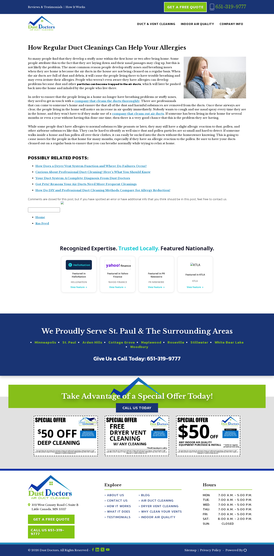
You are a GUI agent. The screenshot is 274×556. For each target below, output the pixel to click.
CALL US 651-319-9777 (47, 532)
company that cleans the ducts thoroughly (107, 101)
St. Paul (69, 342)
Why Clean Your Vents (161, 511)
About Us (115, 495)
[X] (102, 550)
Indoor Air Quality (197, 24)
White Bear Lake (229, 342)
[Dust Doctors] (41, 29)
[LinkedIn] (97, 550)
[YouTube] (108, 550)
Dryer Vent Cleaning (160, 506)
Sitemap (190, 550)
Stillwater (199, 342)
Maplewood (151, 342)
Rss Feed (42, 223)
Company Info (231, 24)
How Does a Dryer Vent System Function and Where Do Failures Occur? (91, 166)
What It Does (118, 511)
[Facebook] (93, 550)
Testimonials (119, 517)
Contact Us (117, 500)
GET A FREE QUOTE (51, 519)
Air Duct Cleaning (157, 500)
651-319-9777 (230, 7)
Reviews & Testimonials (45, 7)
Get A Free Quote (185, 7)
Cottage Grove (121, 342)
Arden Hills (92, 342)
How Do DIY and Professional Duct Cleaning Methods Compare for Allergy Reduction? (102, 190)
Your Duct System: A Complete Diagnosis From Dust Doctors (82, 178)
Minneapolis (45, 342)
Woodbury (139, 346)
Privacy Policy (210, 550)
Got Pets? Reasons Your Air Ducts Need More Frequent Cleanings (86, 184)
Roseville (176, 342)
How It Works (75, 7)
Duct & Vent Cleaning (156, 24)
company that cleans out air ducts (138, 113)
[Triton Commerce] (244, 550)
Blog (145, 495)
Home (40, 217)
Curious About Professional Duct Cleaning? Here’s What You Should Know (92, 172)
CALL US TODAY (137, 408)
